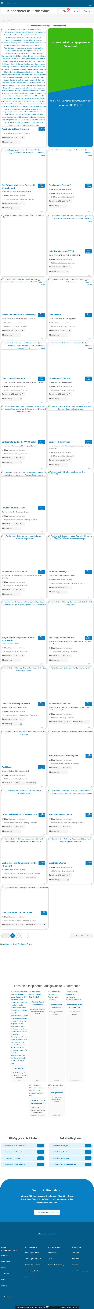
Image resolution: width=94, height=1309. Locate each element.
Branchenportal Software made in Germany (30, 1307)
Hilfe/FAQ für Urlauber (33, 1259)
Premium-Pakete (31, 1277)
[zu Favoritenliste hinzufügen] (3, 31)
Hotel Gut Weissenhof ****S (61, 251)
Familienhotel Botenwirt (60, 378)
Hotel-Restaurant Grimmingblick (63, 755)
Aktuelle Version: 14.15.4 (69, 1307)
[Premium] (89, 988)
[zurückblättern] (6, 77)
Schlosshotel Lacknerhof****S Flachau (19, 442)
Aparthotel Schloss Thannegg (15, 129)
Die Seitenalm (55, 315)
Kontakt (7, 1273)
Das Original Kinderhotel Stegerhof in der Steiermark (19, 186)
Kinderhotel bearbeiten (33, 1265)
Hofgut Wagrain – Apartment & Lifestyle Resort (18, 639)
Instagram (75, 1259)
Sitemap (4, 1286)
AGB (50, 1259)
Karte (76, 11)
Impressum (52, 1252)
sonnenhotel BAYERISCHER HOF (75, 1006)
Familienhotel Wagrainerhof (14, 571)
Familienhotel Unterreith (60, 703)
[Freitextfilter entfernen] (83, 3)
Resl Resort (7, 767)
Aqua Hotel (19, 1068)
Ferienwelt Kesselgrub (59, 571)
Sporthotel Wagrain (57, 863)
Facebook (75, 1252)
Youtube (75, 1265)
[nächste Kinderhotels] (24, 935)
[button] (5, 935)
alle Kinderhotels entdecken (47, 1212)
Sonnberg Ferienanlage (59, 442)
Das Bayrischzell (56, 1093)
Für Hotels (5, 1255)
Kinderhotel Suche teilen (82, 936)
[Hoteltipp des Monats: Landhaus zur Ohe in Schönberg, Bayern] (23, 217)
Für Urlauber (6, 1261)
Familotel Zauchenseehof (13, 508)
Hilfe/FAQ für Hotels (32, 1252)
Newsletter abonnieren (80, 1271)
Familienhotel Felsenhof (60, 185)
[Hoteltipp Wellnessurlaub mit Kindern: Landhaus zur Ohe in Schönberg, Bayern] (70, 474)
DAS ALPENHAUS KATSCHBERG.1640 (19, 814)
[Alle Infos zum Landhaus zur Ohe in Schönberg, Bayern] (47, 960)
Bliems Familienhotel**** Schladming (19, 315)
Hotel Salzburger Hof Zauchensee (17, 912)
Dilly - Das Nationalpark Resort (16, 703)
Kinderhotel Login (10, 1297)
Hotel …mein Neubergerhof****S (16, 378)
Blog (3, 1279)
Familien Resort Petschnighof (38, 1003)
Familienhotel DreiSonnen (56, 1006)
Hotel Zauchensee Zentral (60, 814)
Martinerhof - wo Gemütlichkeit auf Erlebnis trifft (19, 864)
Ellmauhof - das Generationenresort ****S (38, 1102)
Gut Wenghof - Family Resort (62, 637)
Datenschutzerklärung (56, 1265)
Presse (3, 1267)
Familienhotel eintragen (33, 1271)
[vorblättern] (40, 77)
